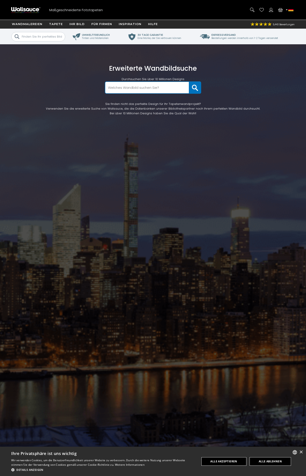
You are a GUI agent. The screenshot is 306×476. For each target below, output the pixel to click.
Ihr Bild (77, 24)
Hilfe (153, 24)
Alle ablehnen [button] (270, 461)
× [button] (301, 452)
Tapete (56, 24)
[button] (102, 470)
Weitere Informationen (129, 465)
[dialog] (153, 461)
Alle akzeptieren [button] (223, 461)
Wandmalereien (27, 24)
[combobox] (295, 452)
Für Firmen (101, 24)
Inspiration (130, 24)
